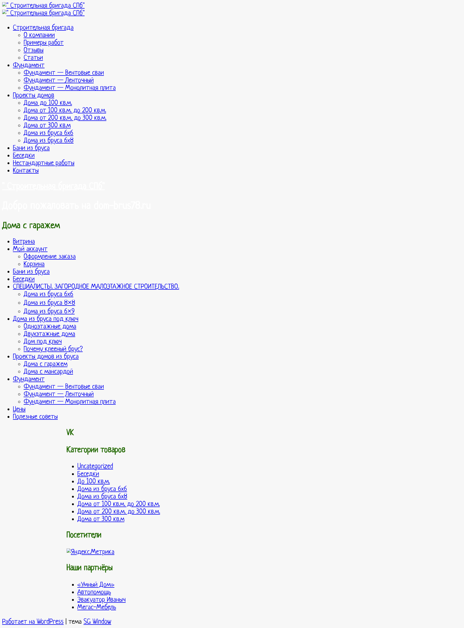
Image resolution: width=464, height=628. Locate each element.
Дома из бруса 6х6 (48, 133)
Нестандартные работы (43, 163)
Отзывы (34, 50)
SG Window (97, 622)
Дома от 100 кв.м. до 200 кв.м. (65, 110)
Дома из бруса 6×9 (49, 311)
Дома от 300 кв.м (47, 125)
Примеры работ (44, 42)
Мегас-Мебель (96, 607)
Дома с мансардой (48, 371)
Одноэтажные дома (50, 326)
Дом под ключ (43, 341)
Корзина (34, 264)
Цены (19, 409)
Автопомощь (94, 592)
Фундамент (29, 65)
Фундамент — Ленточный (59, 80)
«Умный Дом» (95, 584)
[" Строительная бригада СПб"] (43, 5)
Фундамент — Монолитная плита (70, 88)
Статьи (33, 58)
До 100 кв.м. (93, 481)
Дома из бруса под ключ (45, 319)
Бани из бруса (31, 148)
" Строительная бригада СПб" (53, 187)
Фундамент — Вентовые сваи (64, 73)
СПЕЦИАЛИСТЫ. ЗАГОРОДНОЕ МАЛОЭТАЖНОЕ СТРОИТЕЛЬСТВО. (96, 286)
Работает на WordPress (33, 622)
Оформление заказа (50, 256)
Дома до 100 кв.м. (48, 103)
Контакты (26, 170)
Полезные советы (35, 417)
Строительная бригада (43, 27)
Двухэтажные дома (49, 334)
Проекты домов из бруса (46, 356)
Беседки (24, 155)
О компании (39, 35)
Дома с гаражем (45, 364)
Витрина (24, 241)
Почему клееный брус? (53, 349)
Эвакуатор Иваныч (101, 600)
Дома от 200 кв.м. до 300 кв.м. (65, 118)
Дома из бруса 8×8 (49, 303)
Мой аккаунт (30, 249)
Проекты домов (33, 95)
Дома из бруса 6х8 (49, 140)
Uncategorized (95, 466)
